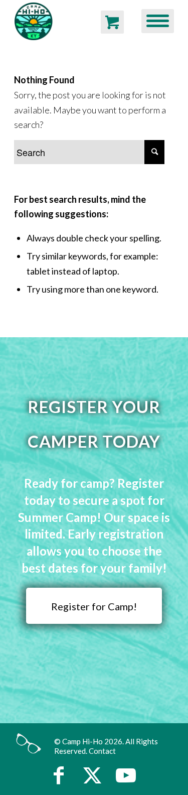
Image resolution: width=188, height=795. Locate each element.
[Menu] (152, 20)
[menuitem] (152, 20)
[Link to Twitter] (92, 775)
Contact (102, 750)
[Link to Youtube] (126, 775)
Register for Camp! (94, 606)
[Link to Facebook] (59, 775)
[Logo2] (54, 20)
